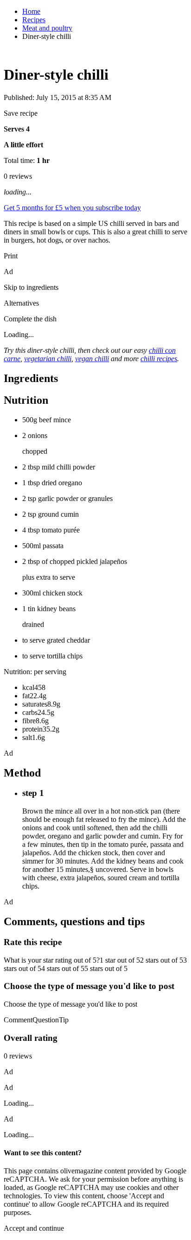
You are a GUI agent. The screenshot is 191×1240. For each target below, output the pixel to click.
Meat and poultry (47, 28)
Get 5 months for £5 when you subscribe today (72, 208)
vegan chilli (92, 359)
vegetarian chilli (47, 359)
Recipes (33, 20)
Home (31, 11)
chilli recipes (158, 359)
